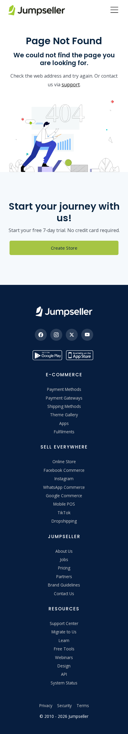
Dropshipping (64, 521)
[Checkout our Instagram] (56, 335)
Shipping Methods (64, 406)
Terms (83, 705)
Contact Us (64, 593)
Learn (64, 640)
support (71, 84)
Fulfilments (64, 431)
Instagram (64, 478)
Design (64, 666)
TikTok (64, 512)
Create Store (64, 248)
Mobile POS (64, 504)
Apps (64, 423)
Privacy (45, 705)
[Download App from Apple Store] (81, 355)
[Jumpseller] (64, 311)
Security (64, 705)
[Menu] (114, 10)
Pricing (64, 568)
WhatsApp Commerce (64, 487)
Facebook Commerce (64, 470)
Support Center (64, 623)
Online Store (64, 461)
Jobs (64, 559)
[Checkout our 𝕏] (72, 335)
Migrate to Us (64, 632)
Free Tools (64, 649)
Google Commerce (64, 495)
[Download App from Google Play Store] (47, 355)
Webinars (64, 657)
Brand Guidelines (64, 585)
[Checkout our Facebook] (41, 335)
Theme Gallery (64, 414)
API (64, 674)
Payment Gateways (64, 398)
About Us (64, 551)
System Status (64, 683)
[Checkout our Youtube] (87, 335)
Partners (64, 576)
